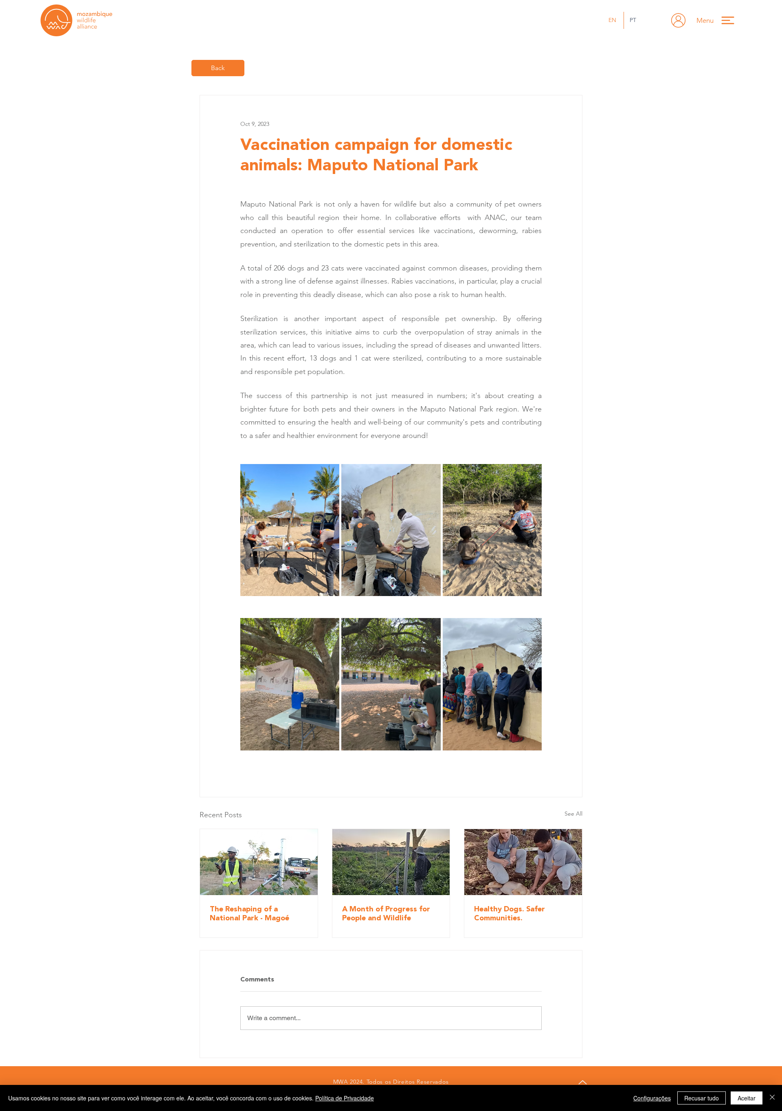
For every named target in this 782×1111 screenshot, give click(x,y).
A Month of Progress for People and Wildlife (386, 914)
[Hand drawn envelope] (678, 20)
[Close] (772, 1097)
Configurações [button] (652, 1098)
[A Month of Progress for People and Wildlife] (391, 862)
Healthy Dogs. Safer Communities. (509, 914)
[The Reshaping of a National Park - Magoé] (259, 862)
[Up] (582, 1082)
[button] (719, 20)
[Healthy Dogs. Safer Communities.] (523, 862)
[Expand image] (289, 530)
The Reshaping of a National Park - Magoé (249, 914)
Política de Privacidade (344, 1098)
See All (573, 813)
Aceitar (747, 1098)
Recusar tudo (701, 1098)
